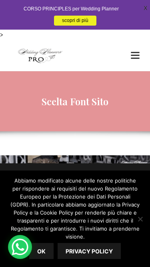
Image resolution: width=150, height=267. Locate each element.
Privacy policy (89, 251)
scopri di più (75, 20)
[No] (140, 219)
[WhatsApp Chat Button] (20, 247)
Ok (41, 251)
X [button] (145, 8)
